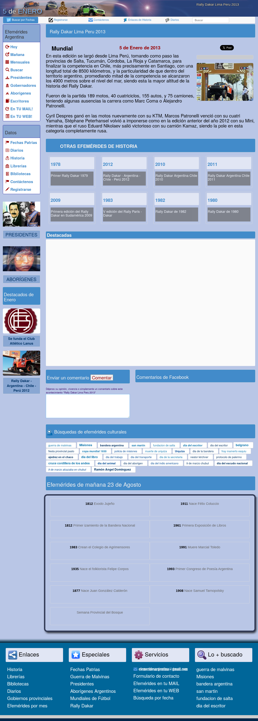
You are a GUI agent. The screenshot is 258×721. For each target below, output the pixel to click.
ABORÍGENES (21, 279)
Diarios (174, 20)
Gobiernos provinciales (30, 698)
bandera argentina (214, 683)
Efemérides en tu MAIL (156, 683)
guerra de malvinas (215, 669)
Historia (14, 669)
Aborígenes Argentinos (93, 691)
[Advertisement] (202, 31)
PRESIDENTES (21, 234)
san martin (207, 691)
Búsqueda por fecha (153, 697)
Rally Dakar (81, 705)
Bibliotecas (18, 683)
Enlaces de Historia (139, 20)
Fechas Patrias (85, 669)
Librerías (16, 676)
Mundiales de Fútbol (90, 698)
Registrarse (60, 20)
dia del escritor (211, 705)
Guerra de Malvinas (89, 676)
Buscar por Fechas (23, 20)
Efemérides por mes (27, 705)
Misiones (205, 676)
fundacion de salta (214, 698)
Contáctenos (101, 20)
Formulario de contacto (156, 675)
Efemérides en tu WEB (156, 690)
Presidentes (82, 683)
